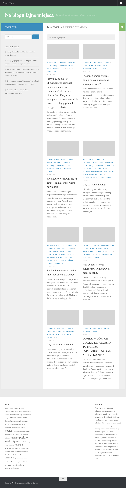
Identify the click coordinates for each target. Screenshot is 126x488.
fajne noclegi (89, 68)
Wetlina (26, 462)
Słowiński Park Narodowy (22, 458)
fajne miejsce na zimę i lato (60, 257)
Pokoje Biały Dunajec (25, 442)
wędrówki (9, 467)
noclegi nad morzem (92, 171)
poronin (17, 451)
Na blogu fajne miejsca (29, 14)
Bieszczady (88, 159)
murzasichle (22, 424)
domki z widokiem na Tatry (96, 65)
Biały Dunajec (14, 411)
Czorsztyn (100, 162)
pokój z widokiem (9, 451)
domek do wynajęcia (92, 62)
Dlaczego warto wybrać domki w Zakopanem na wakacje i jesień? (96, 80)
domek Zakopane (11, 421)
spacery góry (97, 174)
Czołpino (7, 418)
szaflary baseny (22, 455)
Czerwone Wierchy (15, 414)
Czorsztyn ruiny (27, 414)
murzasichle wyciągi (10, 427)
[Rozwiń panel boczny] (122, 27)
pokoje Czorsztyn (9, 445)
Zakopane (51, 71)
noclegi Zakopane (17, 434)
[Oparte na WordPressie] (13, 483)
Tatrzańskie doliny (92, 254)
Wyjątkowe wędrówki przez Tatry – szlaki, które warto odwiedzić (62, 182)
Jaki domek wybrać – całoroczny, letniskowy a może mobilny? (96, 268)
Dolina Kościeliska (56, 159)
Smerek (7, 455)
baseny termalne (14, 408)
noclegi (9, 430)
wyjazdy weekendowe (14, 464)
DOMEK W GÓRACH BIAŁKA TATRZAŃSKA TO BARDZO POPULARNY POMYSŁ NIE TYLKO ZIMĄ (97, 346)
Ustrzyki (21, 462)
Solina (11, 455)
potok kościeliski (23, 451)
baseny (6, 408)
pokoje (16, 441)
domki (64, 65)
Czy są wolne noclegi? (95, 184)
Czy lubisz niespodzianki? (61, 344)
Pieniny (50, 260)
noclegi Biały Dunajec (20, 431)
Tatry (69, 68)
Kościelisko (15, 424)
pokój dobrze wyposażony (22, 448)
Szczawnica (88, 177)
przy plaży (88, 251)
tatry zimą (16, 462)
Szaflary (15, 455)
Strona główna (8, 3)
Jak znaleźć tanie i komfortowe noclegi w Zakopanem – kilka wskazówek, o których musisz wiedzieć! (22, 72)
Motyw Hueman (32, 483)
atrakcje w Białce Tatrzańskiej (62, 245)
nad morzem (20, 427)
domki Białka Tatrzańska (59, 251)
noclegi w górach (64, 334)
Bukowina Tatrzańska (57, 62)
